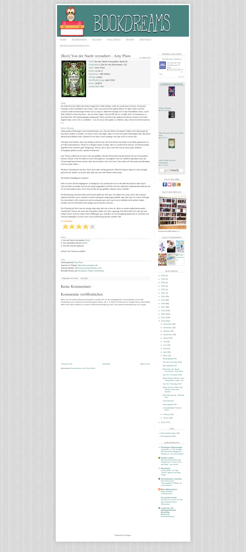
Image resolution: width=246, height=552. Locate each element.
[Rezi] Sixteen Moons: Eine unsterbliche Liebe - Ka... (174, 379)
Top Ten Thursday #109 (172, 362)
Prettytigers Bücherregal (171, 447)
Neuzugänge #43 (170, 365)
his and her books (169, 498)
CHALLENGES (114, 40)
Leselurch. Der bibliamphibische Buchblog (168, 510)
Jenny (169, 63)
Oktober (166, 331)
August (166, 338)
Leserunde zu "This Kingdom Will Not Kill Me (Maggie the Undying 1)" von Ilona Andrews (172, 451)
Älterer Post (145, 364)
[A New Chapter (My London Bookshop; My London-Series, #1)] (171, 95)
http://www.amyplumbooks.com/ (88, 268)
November (167, 328)
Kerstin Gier (164, 137)
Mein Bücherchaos (169, 489)
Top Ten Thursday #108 (172, 375)
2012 (163, 422)
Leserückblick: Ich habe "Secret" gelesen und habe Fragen (171, 472)
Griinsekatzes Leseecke (171, 479)
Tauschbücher (168, 401)
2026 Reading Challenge (172, 59)
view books (181, 77)
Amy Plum (78, 262)
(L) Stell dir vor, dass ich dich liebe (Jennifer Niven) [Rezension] (172, 502)
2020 (163, 296)
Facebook (82, 271)
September (168, 334)
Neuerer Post (66, 364)
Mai (165, 348)
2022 (163, 289)
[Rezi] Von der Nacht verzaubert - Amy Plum (173, 370)
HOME (63, 40)
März (165, 356)
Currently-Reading (171, 84)
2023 (163, 286)
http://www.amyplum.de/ (88, 265)
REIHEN (130, 40)
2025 (163, 279)
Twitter (90, 271)
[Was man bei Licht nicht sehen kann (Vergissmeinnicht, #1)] (171, 117)
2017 (163, 307)
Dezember (167, 324)
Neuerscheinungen (168, 433)
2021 (163, 293)
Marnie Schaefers (166, 110)
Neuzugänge (166, 436)
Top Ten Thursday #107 (172, 384)
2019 (163, 300)
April (165, 352)
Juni (165, 345)
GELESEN (96, 40)
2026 (163, 276)
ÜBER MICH (145, 40)
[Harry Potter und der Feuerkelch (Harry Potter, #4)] (171, 147)
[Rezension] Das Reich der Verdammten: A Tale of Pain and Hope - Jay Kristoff (171, 462)
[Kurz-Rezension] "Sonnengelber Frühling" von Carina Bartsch (171, 483)
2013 (163, 321)
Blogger (128, 535)
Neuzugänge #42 (170, 404)
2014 (163, 317)
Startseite (106, 364)
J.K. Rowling (164, 165)
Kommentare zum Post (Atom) (83, 368)
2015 (163, 314)
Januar (166, 418)
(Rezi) (87, 240)
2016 (163, 311)
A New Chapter (165, 108)
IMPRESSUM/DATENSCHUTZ (74, 46)
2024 (163, 282)
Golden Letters (167, 458)
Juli (164, 342)
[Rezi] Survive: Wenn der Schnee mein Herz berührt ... (173, 389)
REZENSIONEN (79, 40)
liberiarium (165, 468)
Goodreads (99, 271)
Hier (102, 86)
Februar (166, 414)
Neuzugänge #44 (170, 359)
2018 (163, 303)
